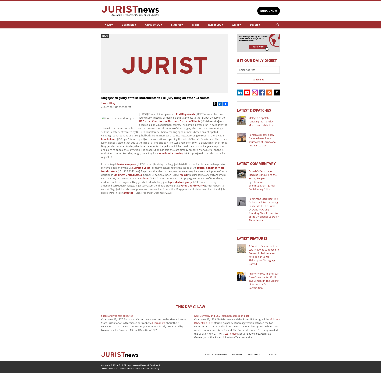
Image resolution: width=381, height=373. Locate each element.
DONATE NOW (268, 11)
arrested (128, 192)
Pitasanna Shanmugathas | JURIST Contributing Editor (262, 185)
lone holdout (109, 139)
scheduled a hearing (171, 153)
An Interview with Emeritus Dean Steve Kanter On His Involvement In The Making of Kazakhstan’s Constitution (264, 281)
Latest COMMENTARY (256, 163)
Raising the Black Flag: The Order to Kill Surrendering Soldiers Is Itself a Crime (263, 202)
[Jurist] (130, 11)
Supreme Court (141, 167)
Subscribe (258, 79)
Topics (195, 24)
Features (177, 24)
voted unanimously (192, 185)
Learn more (158, 323)
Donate (255, 24)
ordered (144, 178)
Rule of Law (215, 24)
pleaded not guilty (181, 182)
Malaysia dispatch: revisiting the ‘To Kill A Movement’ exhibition (261, 121)
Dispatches (129, 24)
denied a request (126, 164)
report (183, 175)
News (109, 24)
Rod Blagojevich (185, 114)
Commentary (153, 24)
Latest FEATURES (252, 238)
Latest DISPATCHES (254, 110)
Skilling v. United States (128, 175)
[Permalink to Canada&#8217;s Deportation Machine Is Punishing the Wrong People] (241, 174)
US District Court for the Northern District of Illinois (169, 121)
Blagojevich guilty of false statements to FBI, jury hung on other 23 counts (155, 98)
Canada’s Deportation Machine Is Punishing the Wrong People (263, 175)
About (236, 24)
